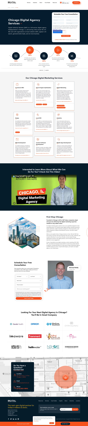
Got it (52, 423)
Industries (35, 2)
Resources (55, 2)
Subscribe (75, 409)
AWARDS (47, 70)
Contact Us (76, 2)
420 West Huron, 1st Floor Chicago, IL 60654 (23, 376)
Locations (78, 400)
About (41, 2)
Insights (60, 400)
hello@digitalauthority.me (23, 383)
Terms (31, 296)
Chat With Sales (65, 423)
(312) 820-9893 (22, 388)
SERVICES (41, 70)
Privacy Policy (25, 296)
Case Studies (47, 2)
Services (28, 2)
